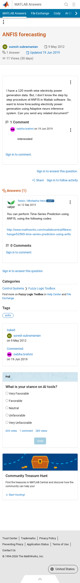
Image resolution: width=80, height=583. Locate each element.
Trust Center (9, 538)
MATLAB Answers (28, 4)
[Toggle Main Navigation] (73, 4)
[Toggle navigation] (3, 22)
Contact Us (9, 550)
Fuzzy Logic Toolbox (41, 288)
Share (40, 180)
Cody (57, 13)
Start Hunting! (17, 494)
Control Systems (13, 288)
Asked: (11, 330)
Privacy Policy (47, 538)
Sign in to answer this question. (57, 171)
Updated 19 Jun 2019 (44, 53)
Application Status (38, 544)
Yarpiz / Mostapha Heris (32, 200)
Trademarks (28, 538)
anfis (8, 315)
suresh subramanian (23, 47)
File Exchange (40, 13)
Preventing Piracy (12, 544)
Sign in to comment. (19, 154)
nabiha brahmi (25, 128)
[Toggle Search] (66, 4)
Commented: (15, 348)
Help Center (54, 294)
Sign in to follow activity (62, 180)
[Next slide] (72, 13)
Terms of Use (60, 544)
